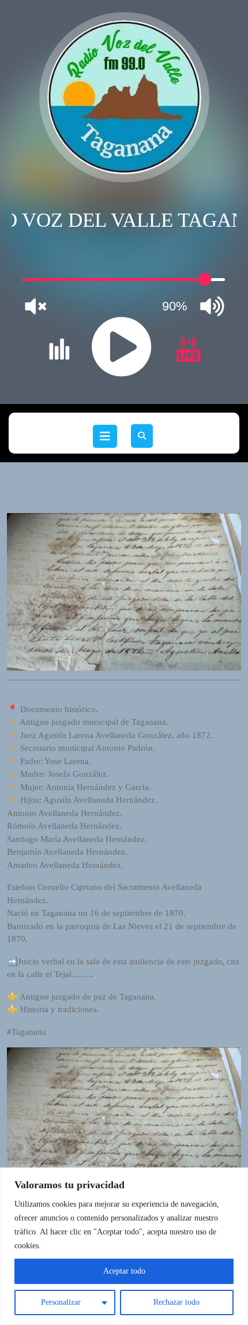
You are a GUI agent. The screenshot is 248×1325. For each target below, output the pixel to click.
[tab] (105, 436)
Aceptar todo (124, 1271)
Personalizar (61, 1302)
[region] (124, 1246)
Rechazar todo (176, 1302)
